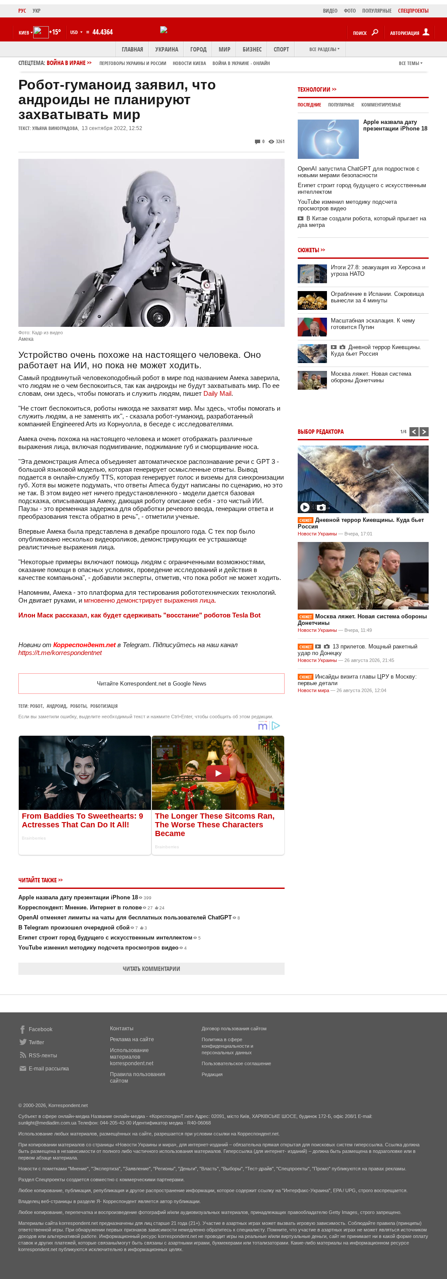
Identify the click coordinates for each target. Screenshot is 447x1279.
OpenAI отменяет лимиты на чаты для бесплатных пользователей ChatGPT (129, 917)
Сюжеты (308, 250)
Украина (166, 49)
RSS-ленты (43, 1056)
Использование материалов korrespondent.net (131, 1056)
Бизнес (252, 49)
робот (36, 706)
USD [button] (74, 32)
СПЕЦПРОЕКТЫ (413, 10)
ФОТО (350, 10)
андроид (56, 706)
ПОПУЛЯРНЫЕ (377, 10)
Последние (309, 104)
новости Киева (189, 63)
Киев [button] (24, 32)
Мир (224, 49)
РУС (22, 10)
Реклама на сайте (132, 1039)
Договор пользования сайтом (234, 1028)
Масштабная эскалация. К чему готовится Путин (373, 323)
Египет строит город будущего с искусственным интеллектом (109, 937)
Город (198, 49)
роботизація (104, 706)
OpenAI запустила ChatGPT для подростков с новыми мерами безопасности (358, 171)
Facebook (40, 1029)
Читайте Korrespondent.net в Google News (151, 683)
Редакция (212, 1074)
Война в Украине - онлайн (241, 63)
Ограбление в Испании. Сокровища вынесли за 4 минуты (377, 297)
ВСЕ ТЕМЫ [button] (409, 63)
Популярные (341, 104)
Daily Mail (217, 393)
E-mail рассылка (49, 1069)
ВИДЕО (330, 10)
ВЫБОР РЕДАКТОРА (321, 431)
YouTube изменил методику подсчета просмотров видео (102, 947)
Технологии (314, 89)
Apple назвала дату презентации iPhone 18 (84, 897)
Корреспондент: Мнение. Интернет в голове (91, 907)
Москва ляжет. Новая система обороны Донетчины (371, 377)
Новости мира (313, 690)
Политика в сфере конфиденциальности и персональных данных (227, 1046)
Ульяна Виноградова (55, 128)
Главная (132, 49)
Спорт (281, 49)
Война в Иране (158, 62)
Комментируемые (381, 104)
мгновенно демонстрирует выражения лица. (150, 600)
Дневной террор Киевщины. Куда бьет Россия (376, 350)
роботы (78, 706)
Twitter (36, 1042)
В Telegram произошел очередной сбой (82, 927)
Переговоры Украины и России (133, 63)
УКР (37, 10)
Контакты (122, 1028)
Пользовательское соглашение (236, 1063)
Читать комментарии (151, 968)
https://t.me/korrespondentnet (60, 652)
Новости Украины (317, 533)
